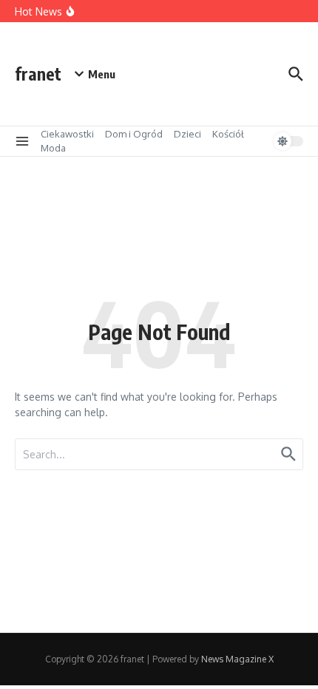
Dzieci (187, 134)
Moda (53, 148)
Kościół (228, 134)
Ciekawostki (67, 134)
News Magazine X (237, 659)
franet (38, 73)
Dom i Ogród (134, 134)
